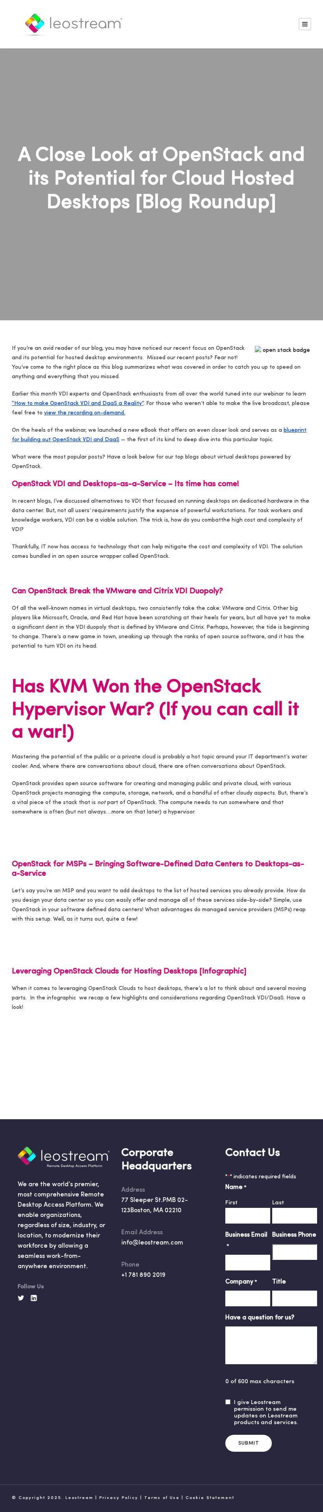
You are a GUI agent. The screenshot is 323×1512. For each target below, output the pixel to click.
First (231, 1203)
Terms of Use (162, 1498)
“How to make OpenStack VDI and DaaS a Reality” (77, 404)
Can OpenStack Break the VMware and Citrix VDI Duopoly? (117, 591)
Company (241, 1282)
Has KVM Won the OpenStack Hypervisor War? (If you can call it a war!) (155, 710)
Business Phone (294, 1235)
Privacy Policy (118, 1498)
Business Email (246, 1240)
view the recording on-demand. (84, 413)
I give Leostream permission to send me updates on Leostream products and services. (266, 1413)
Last (278, 1203)
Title (279, 1282)
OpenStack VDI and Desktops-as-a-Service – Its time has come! (125, 484)
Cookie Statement (210, 1498)
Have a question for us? (259, 1318)
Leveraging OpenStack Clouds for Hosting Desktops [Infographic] (129, 971)
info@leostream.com (152, 1243)
